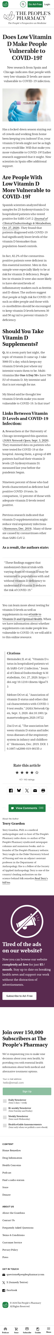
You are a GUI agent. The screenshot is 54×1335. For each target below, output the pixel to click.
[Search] (23, 4)
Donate (6, 1195)
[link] (11, 790)
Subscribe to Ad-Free (19, 995)
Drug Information (12, 1158)
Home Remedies (11, 1150)
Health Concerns (11, 1165)
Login (47, 4)
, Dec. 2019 (17, 528)
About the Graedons (13, 1213)
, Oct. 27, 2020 (26, 223)
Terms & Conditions (13, 1235)
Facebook (12, 1290)
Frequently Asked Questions (17, 1228)
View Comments (30, 808)
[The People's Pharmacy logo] (27, 16)
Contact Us (8, 1220)
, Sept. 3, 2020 (25, 440)
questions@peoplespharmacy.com (25, 1274)
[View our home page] (5, 4)
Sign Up (27, 1091)
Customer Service (12, 1243)
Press (5, 1257)
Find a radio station (13, 1180)
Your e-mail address (12, 1079)
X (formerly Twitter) (17, 1282)
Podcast (6, 1173)
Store (5, 1187)
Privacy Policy (10, 1250)
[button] (43, 790)
